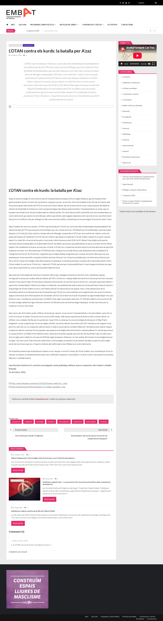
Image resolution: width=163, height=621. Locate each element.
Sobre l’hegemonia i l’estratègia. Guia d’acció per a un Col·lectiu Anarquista (42, 458)
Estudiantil (127, 117)
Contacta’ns (127, 25)
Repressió (127, 163)
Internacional (28, 45)
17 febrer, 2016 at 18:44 (19, 541)
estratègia (40, 422)
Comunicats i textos (92, 25)
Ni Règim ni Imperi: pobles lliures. (135, 190)
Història (126, 140)
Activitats (112, 25)
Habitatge (127, 134)
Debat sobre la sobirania (132, 105)
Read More (18, 470)
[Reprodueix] (121, 64)
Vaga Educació (128, 184)
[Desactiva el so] (149, 64)
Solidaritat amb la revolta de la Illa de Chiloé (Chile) (33, 511)
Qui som (22, 25)
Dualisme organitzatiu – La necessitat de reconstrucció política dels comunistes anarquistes (77, 483)
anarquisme (16, 422)
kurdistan (51, 422)
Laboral (125, 151)
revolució (103, 422)
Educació (126, 111)
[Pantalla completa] (153, 64)
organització (77, 422)
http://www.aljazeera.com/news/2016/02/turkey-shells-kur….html (39, 383)
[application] (137, 55)
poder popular (91, 422)
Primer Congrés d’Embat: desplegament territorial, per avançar (137, 202)
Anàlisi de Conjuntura (131, 82)
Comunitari (127, 100)
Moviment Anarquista (131, 157)
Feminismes (127, 123)
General (126, 128)
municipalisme (64, 422)
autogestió (28, 422)
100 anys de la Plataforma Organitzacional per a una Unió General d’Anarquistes (138, 178)
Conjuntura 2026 (32, 31)
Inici (13, 25)
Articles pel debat (68, 25)
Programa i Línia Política (42, 25)
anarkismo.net (42, 399)
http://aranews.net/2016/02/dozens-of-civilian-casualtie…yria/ (38, 387)
